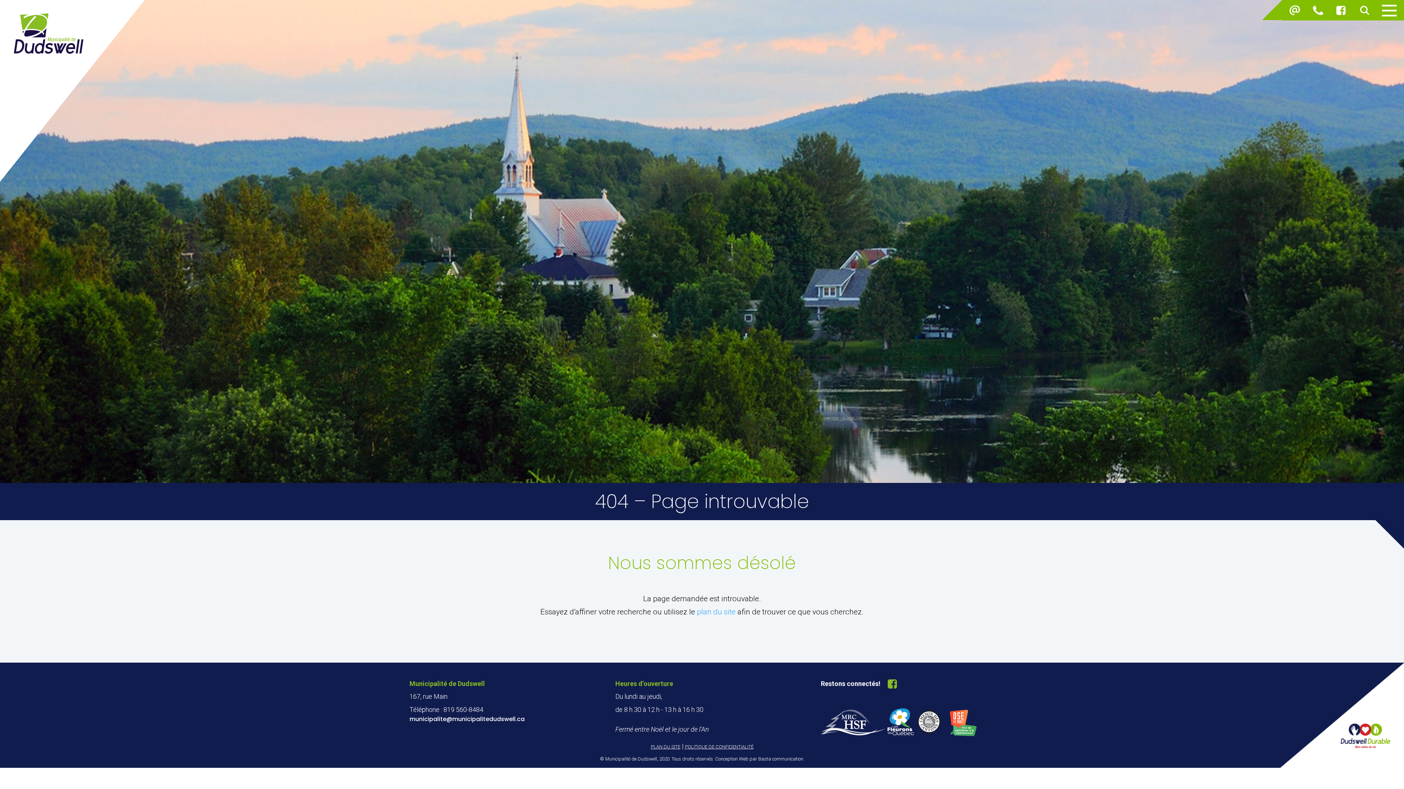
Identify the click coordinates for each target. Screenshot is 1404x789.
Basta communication (780, 759)
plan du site (716, 611)
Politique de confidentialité (719, 747)
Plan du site (665, 747)
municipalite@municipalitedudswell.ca (467, 719)
